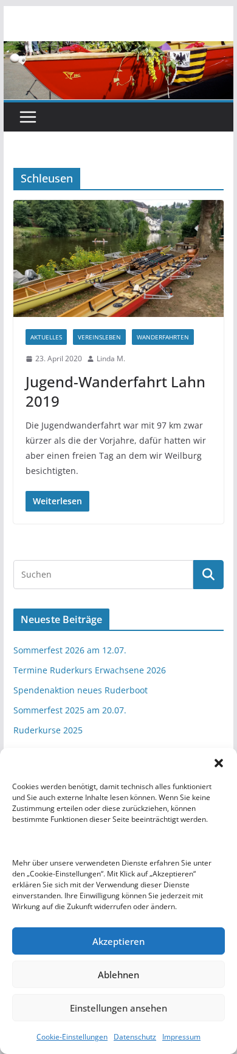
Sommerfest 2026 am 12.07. (69, 650)
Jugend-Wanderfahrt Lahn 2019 (115, 391)
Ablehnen (118, 975)
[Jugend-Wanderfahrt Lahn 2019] (118, 258)
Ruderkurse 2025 (48, 730)
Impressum (181, 1037)
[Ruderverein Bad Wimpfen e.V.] (118, 49)
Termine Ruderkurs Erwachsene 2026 (89, 670)
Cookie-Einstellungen (72, 1037)
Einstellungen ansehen (118, 1008)
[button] (219, 763)
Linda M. (111, 358)
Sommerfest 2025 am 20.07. (69, 710)
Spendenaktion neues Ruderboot (80, 690)
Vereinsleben (99, 337)
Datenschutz (135, 1037)
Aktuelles (46, 337)
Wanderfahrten (163, 337)
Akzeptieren (118, 941)
